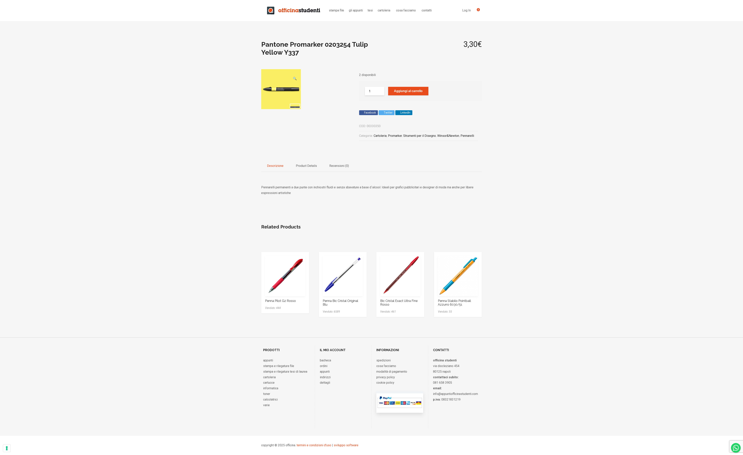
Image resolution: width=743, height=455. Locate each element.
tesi (370, 10)
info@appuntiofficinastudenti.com (455, 394)
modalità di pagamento (391, 371)
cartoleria (384, 10)
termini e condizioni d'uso (314, 445)
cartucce (269, 382)
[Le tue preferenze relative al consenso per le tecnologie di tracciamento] (6, 448)
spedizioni (383, 360)
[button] (295, 73)
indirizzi (325, 377)
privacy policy (385, 377)
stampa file (336, 10)
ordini (323, 366)
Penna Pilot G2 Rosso (280, 301)
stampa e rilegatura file (278, 366)
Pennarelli (467, 136)
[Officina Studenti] (293, 10)
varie (266, 405)
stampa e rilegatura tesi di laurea (285, 371)
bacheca (325, 360)
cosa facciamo (406, 10)
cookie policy (385, 382)
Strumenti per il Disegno (419, 136)
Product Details (306, 166)
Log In (466, 10)
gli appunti (356, 10)
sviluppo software (346, 445)
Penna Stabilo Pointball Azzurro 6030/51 (454, 302)
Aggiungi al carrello (408, 91)
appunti (268, 360)
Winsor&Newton (448, 136)
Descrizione (275, 166)
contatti (427, 10)
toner (266, 394)
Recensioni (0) (339, 166)
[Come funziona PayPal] (399, 409)
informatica (270, 388)
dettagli (325, 382)
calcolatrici (270, 399)
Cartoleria (380, 136)
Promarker (395, 136)
